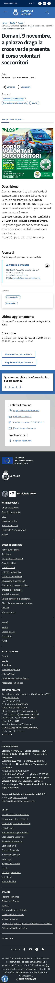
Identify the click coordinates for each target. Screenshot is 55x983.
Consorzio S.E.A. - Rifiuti (13, 914)
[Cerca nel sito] (47, 12)
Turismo (5, 607)
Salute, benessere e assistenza (16, 598)
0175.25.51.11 (12, 697)
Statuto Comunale (10, 850)
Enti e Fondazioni (10, 525)
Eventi (5, 656)
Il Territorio (6, 665)
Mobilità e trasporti (10, 594)
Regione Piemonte (10, 3)
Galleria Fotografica (11, 669)
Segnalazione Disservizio (13, 836)
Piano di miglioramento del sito (16, 823)
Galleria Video (8, 674)
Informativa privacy (11, 854)
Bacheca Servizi (9, 845)
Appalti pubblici (9, 563)
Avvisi (20, 22)
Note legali (7, 859)
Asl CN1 (5, 905)
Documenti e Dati (10, 521)
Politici (5, 534)
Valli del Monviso (9, 919)
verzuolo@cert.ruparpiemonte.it (22, 711)
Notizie (5, 627)
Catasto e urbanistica (11, 572)
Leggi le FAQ (7, 828)
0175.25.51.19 (13, 701)
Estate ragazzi (8, 631)
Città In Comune (37, 965)
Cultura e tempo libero (12, 576)
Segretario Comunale (17, 265)
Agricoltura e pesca (10, 549)
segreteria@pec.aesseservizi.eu (20, 801)
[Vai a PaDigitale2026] (19, 493)
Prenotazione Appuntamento (15, 832)
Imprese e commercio (12, 589)
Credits (5, 868)
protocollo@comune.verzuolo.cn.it (26, 277)
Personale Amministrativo (14, 530)
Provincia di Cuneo (10, 901)
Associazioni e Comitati (12, 682)
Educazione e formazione (13, 581)
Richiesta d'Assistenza (12, 841)
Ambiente (6, 554)
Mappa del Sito (9, 881)
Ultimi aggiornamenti (11, 872)
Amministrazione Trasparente (15, 814)
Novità (12, 22)
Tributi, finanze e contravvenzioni (17, 603)
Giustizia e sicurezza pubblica (15, 585)
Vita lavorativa (8, 612)
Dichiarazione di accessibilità (15, 819)
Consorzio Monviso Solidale (14, 910)
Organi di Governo (10, 507)
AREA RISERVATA (27, 979)
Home (4, 22)
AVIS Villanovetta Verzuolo (14, 928)
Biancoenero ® (22, 972)
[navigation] (5, 12)
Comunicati (7, 636)
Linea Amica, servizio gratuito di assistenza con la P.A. (27, 923)
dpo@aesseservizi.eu (17, 797)
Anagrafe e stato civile (12, 558)
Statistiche (7, 877)
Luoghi (5, 660)
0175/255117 (22, 275)
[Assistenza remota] (48, 965)
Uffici (4, 516)
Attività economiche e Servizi (15, 678)
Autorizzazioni (8, 567)
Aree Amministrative (11, 512)
